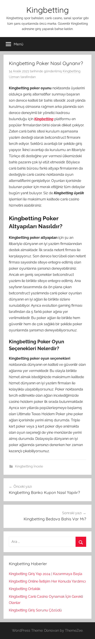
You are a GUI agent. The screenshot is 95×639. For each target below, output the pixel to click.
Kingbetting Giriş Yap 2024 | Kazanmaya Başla (45, 574)
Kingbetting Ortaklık (24, 589)
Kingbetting (47, 10)
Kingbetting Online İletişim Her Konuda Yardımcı (47, 581)
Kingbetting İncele (29, 466)
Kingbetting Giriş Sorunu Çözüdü (35, 610)
